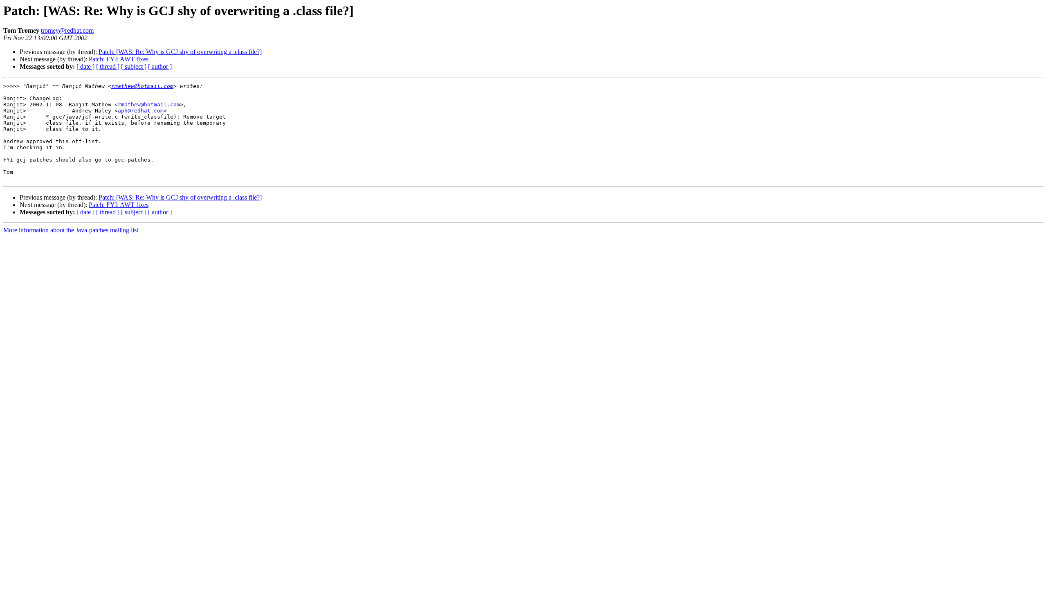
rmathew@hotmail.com (142, 86)
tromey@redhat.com (67, 30)
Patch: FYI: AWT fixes (118, 59)
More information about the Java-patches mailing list (70, 230)
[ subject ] (133, 66)
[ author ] (160, 66)
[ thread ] (107, 66)
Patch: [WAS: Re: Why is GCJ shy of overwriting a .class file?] (180, 51)
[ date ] (85, 66)
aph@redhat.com (141, 111)
